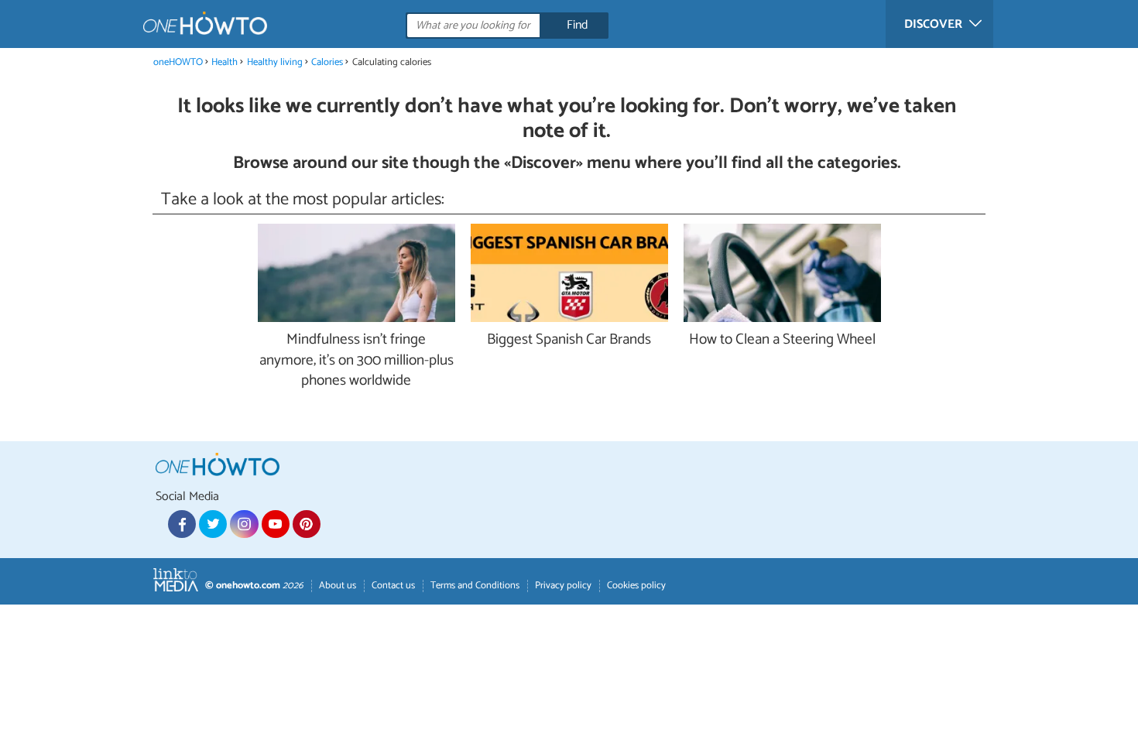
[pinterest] (306, 524)
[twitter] (213, 524)
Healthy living (275, 62)
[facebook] (182, 524)
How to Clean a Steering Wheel (782, 340)
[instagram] (244, 524)
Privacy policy (563, 585)
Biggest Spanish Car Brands (569, 340)
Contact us (393, 585)
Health (224, 62)
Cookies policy (636, 585)
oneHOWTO (178, 62)
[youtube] (276, 524)
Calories (327, 62)
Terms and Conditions (474, 585)
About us (337, 585)
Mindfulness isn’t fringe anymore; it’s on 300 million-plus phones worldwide (356, 361)
